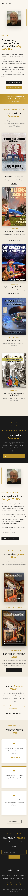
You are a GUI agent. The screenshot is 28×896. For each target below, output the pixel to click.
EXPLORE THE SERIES (14, 82)
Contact (13, 878)
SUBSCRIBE (14, 856)
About (15, 875)
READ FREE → (15, 101)
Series (9, 875)
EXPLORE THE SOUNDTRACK (14, 456)
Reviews (5, 878)
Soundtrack (21, 878)
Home (3, 875)
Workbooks (22, 875)
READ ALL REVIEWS (14, 821)
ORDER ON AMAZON (14, 240)
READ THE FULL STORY (10, 538)
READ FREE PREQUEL (14, 87)
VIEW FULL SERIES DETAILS (14, 409)
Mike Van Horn (6, 3)
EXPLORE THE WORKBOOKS (14, 713)
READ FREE (14, 183)
